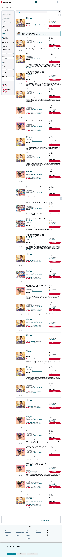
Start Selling (59, 4)
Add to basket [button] (54, 25)
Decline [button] (21, 553)
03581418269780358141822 (37, 109)
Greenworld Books (31, 143)
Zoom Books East (31, 80)
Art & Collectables (33, 4)
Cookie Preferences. (48, 549)
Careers (27, 533)
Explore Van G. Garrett (42, 34)
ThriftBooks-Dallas (31, 422)
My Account (6, 533)
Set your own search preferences (47, 521)
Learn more (3, 33)
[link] (59, 12)
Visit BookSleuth (25, 521)
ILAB (35, 392)
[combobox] (24, 2)
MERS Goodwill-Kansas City (32, 243)
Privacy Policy (28, 535)
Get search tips (43, 518)
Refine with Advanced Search (17, 8)
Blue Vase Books (31, 504)
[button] (17, 12)
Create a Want (5, 521)
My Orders (6, 535)
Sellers (51, 4)
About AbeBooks (28, 530)
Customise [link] (32, 553)
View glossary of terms (45, 520)
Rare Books (24, 4)
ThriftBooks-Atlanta (31, 260)
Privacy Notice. (47, 550)
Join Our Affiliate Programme (20, 532)
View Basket (7, 536)
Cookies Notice (28, 538)
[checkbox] (2, 13)
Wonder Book (30, 373)
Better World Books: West (32, 325)
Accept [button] (12, 553)
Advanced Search (4, 4)
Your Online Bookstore (32, 226)
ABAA (34, 392)
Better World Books (31, 309)
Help (36, 530)
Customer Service (38, 532)
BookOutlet (30, 486)
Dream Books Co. (31, 177)
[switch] (3, 73)
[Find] (36, 2)
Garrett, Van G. (29, 18)
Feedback (61, 198)
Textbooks (43, 4)
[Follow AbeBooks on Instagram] (47, 535)
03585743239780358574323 (37, 192)
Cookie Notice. (17, 550)
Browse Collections (14, 4)
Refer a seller (17, 535)
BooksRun (30, 277)
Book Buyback (18, 533)
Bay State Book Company (32, 112)
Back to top (31, 526)
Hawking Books (30, 406)
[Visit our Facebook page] (47, 531)
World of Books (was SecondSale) (34, 24)
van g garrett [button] (7, 8)
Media (27, 532)
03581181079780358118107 (37, 21)
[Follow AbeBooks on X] (47, 533)
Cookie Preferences (28, 536)
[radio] (2, 38)
